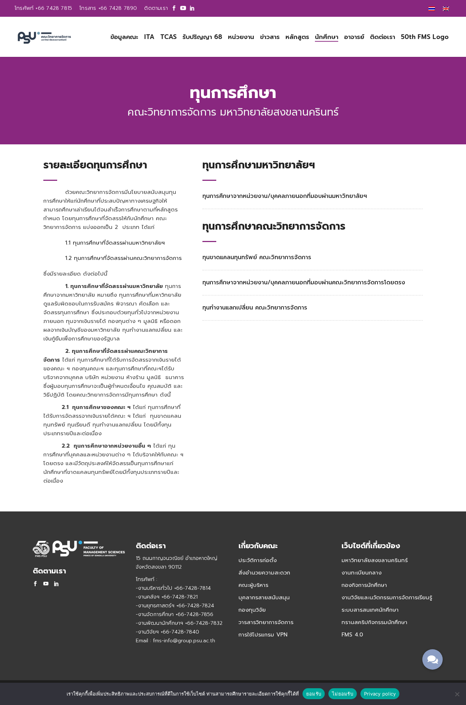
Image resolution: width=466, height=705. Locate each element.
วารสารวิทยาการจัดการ (265, 622)
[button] (432, 659)
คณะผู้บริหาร (253, 585)
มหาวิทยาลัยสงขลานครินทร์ (374, 560)
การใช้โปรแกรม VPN (263, 635)
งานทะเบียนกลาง (361, 573)
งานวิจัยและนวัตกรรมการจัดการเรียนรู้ (386, 597)
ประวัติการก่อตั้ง (257, 560)
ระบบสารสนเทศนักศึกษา (370, 610)
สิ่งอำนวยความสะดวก (264, 573)
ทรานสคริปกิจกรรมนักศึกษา (374, 622)
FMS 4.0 (352, 635)
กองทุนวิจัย (252, 610)
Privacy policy (380, 694)
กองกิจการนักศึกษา (364, 585)
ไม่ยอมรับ (342, 694)
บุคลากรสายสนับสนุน (264, 597)
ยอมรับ (313, 694)
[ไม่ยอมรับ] (457, 694)
